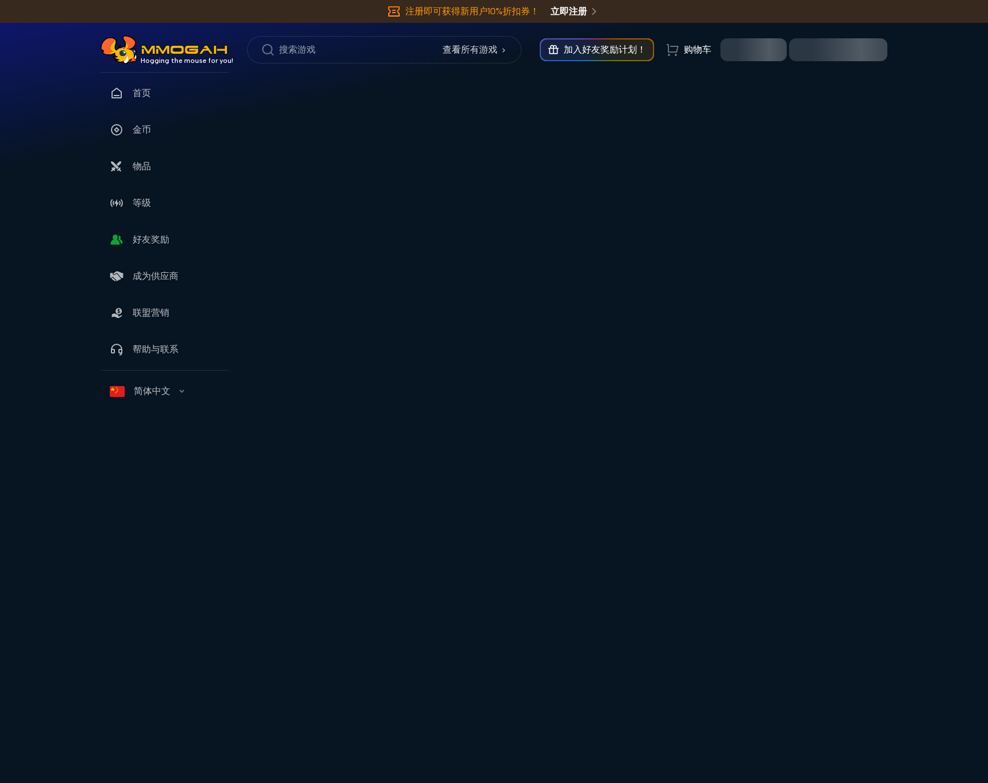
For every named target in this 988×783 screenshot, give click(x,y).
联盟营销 (151, 312)
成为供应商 (155, 276)
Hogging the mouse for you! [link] (187, 61)
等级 (142, 202)
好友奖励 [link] (151, 239)
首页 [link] (142, 93)
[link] (119, 49)
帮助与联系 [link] (155, 349)
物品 (142, 166)
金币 (142, 129)
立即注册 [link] (569, 11)
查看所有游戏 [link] (470, 49)
